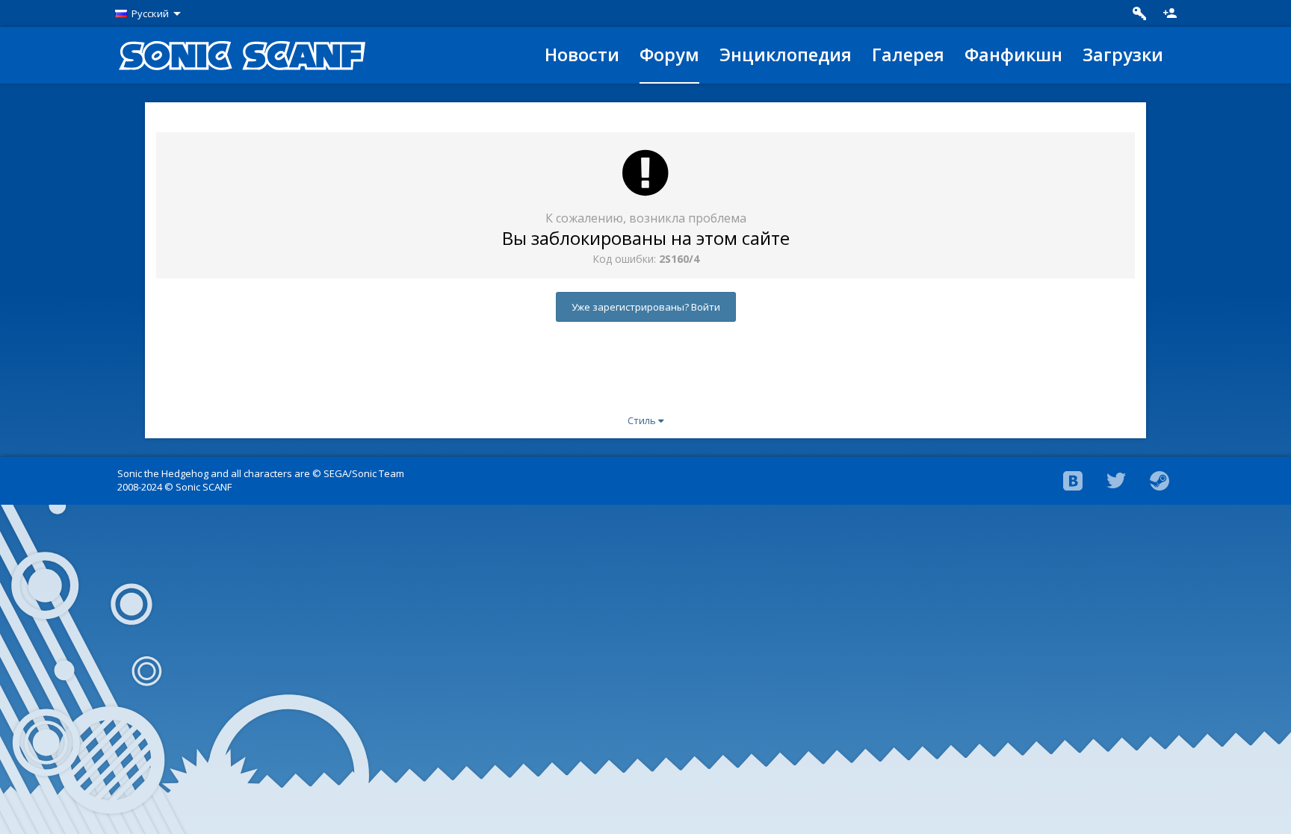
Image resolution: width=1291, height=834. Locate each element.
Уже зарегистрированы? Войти (646, 307)
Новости (582, 54)
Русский (150, 13)
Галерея (908, 54)
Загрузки (1123, 54)
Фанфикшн (1013, 54)
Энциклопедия (785, 54)
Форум (669, 54)
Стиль (643, 420)
